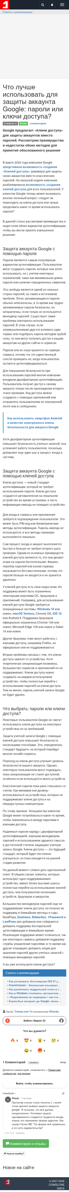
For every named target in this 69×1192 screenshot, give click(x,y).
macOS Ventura (23, 613)
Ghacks (54, 1011)
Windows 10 (45, 609)
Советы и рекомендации (17, 12)
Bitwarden (39, 917)
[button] (14, 1153)
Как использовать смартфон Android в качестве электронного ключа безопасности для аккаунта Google (34, 422)
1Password (55, 917)
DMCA (60, 1188)
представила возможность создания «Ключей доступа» (30, 169)
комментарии (38, 123)
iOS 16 (57, 613)
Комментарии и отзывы (27, 1143)
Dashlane (24, 917)
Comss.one (22, 1011)
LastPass (9, 921)
